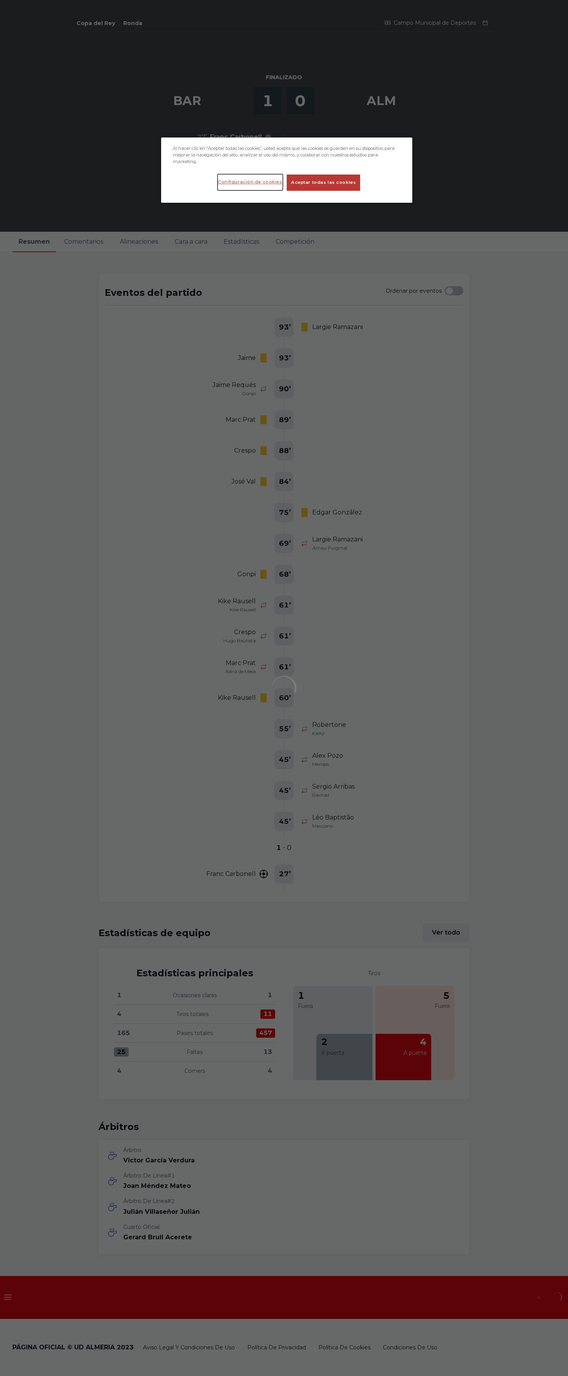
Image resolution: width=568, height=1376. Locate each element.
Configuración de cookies (250, 182)
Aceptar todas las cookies (323, 182)
